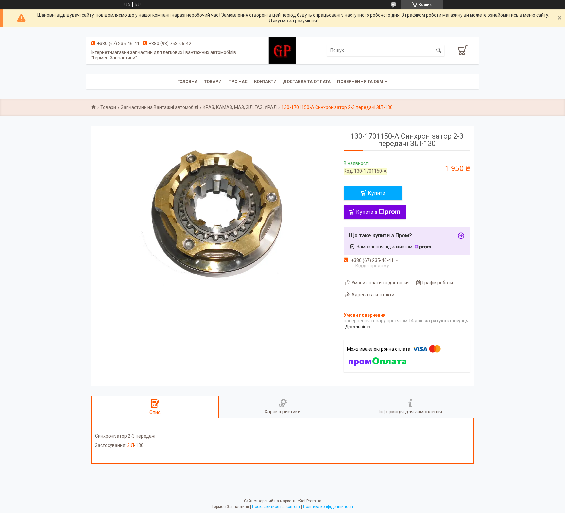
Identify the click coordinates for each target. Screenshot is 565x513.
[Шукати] (439, 50)
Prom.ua (313, 501)
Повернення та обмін (362, 81)
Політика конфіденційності (328, 506)
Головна (187, 81)
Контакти (265, 81)
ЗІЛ (130, 445)
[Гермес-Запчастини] (282, 50)
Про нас (238, 81)
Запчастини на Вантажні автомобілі (159, 107)
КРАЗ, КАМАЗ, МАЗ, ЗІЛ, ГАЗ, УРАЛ (240, 107)
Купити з (366, 212)
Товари (213, 81)
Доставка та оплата (307, 81)
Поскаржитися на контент (276, 506)
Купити (376, 193)
